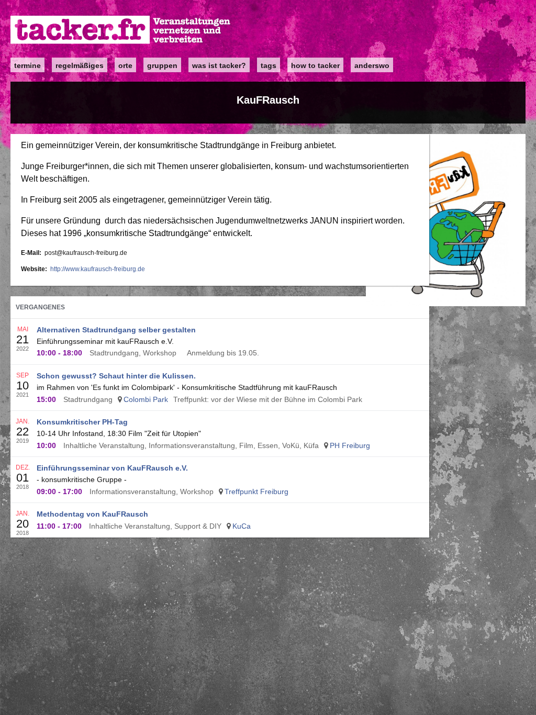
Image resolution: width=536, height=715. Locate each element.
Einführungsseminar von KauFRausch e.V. (112, 468)
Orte (125, 65)
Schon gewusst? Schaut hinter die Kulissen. (116, 376)
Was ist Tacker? (219, 65)
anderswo (371, 65)
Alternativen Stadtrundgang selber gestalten (116, 330)
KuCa (241, 526)
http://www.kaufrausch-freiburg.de (97, 269)
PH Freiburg (350, 445)
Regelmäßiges (79, 65)
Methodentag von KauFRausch (92, 514)
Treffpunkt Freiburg (256, 491)
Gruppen (162, 65)
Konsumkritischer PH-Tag (82, 422)
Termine (27, 65)
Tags (268, 65)
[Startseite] (120, 30)
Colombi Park (146, 399)
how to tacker (315, 65)
